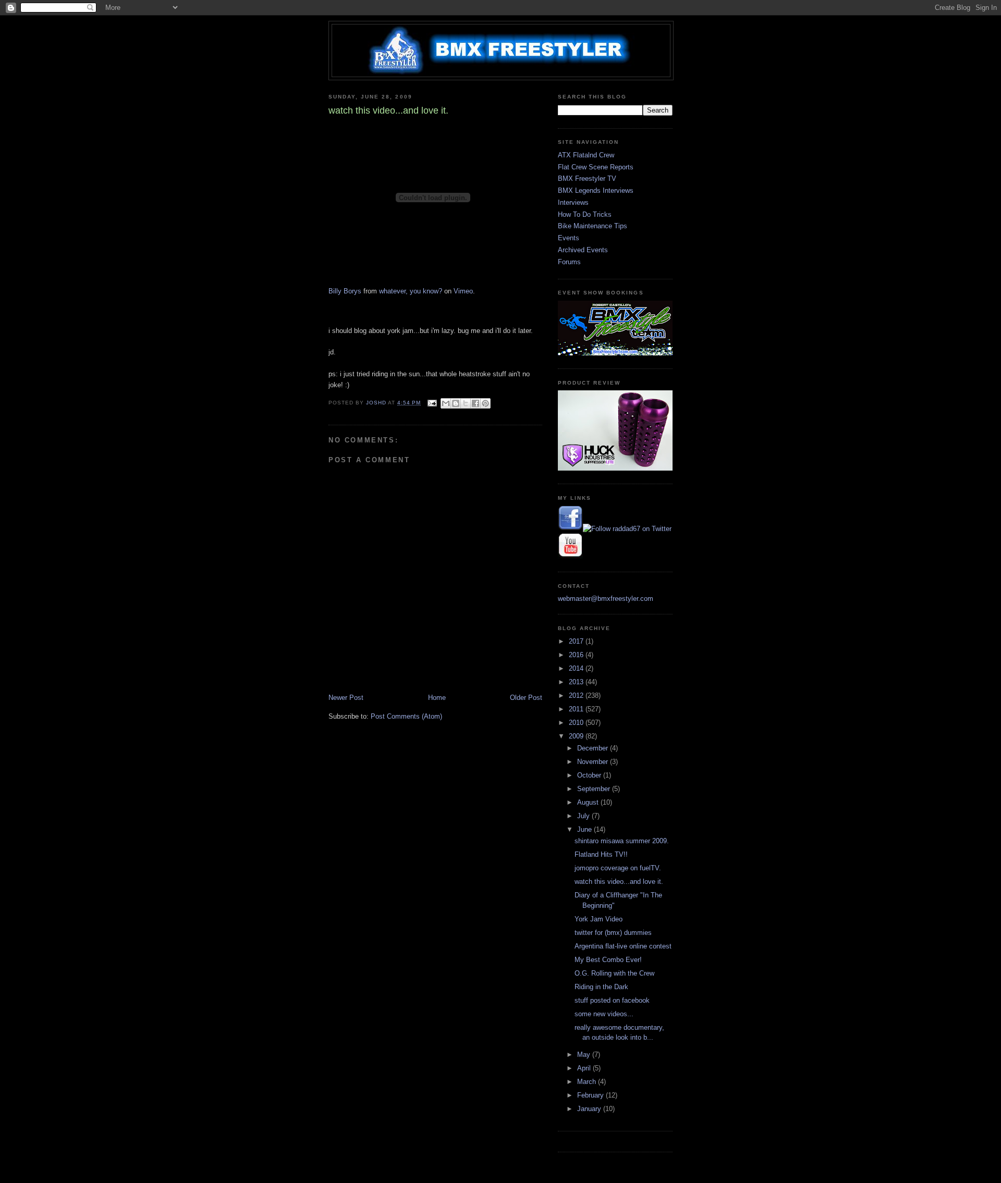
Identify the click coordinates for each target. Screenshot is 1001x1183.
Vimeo (463, 291)
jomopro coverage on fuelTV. (618, 868)
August (589, 802)
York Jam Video (598, 919)
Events (568, 238)
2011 (577, 709)
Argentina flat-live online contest (623, 946)
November (593, 762)
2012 (577, 695)
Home (437, 697)
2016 (577, 655)
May (584, 1054)
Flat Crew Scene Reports (595, 167)
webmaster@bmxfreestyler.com (605, 598)
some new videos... (604, 1014)
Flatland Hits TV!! (601, 854)
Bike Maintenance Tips (592, 226)
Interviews (573, 202)
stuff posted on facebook (612, 1000)
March (587, 1082)
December (593, 748)
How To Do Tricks (585, 214)
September (594, 789)
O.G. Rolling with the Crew (614, 973)
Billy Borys (344, 291)
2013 (577, 682)
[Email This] (446, 403)
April (585, 1068)
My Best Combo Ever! (608, 960)
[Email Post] (432, 402)
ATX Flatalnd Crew (586, 155)
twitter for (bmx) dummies (613, 932)
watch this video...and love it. (619, 881)
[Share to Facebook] (475, 403)
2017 (577, 641)
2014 (577, 668)
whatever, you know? (410, 291)
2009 (577, 736)
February (591, 1095)
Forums (569, 262)
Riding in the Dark (601, 987)
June (585, 829)
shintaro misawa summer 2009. (622, 841)
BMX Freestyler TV (587, 178)
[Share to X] (465, 403)
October (590, 775)
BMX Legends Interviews (595, 190)
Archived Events (583, 250)
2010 (577, 722)
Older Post (526, 697)
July (584, 816)
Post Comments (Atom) (406, 716)
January (590, 1109)
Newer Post (345, 697)
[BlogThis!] (455, 403)
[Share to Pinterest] (485, 403)
